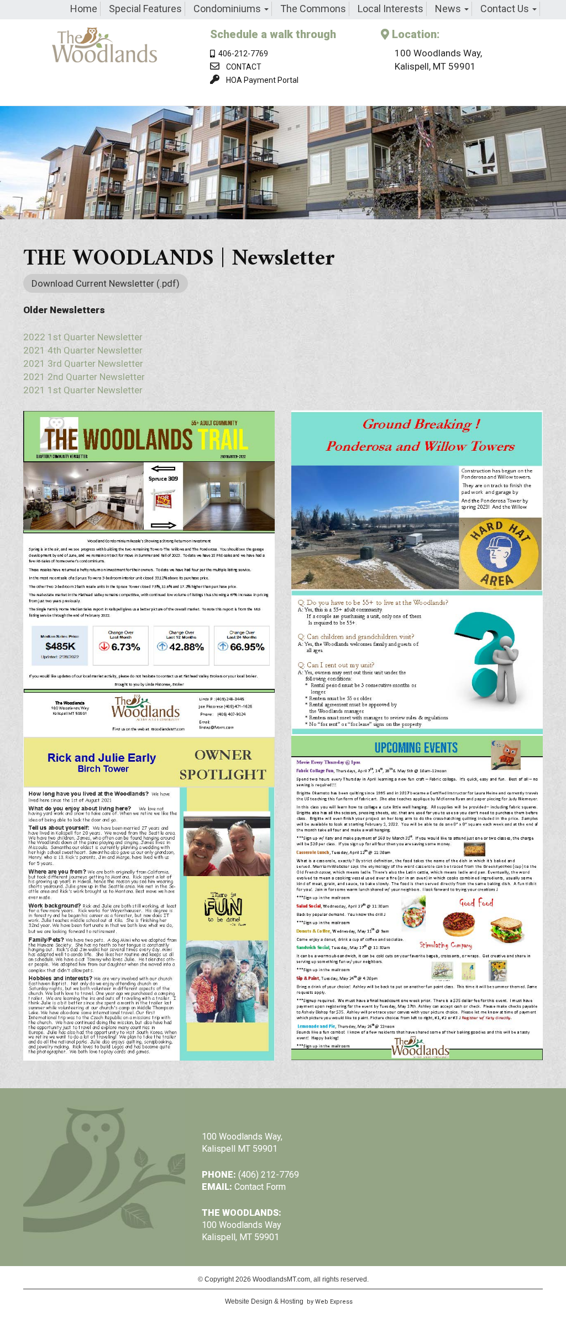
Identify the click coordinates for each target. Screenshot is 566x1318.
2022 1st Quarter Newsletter (83, 336)
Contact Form (260, 1187)
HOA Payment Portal (262, 80)
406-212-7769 (241, 53)
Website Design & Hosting (264, 1301)
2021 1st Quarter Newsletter (83, 390)
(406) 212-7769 (268, 1174)
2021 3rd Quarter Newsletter (83, 363)
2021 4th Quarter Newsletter (83, 350)
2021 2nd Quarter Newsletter (84, 376)
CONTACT (243, 66)
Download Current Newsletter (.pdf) (106, 283)
